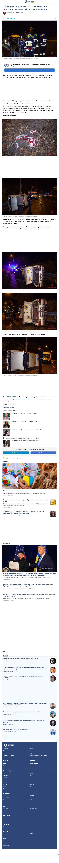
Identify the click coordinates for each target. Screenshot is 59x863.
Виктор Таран (6, 680)
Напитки (31, 817)
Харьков (31, 773)
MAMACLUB (32, 833)
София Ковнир (11, 12)
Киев (4, 773)
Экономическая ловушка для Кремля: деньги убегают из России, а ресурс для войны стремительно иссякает (25, 703)
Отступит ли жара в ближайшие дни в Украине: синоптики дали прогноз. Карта (25, 500)
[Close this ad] (58, 855)
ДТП (14, 404)
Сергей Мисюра (7, 714)
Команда (31, 748)
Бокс (30, 786)
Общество (32, 766)
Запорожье (5, 775)
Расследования (33, 763)
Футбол (5, 784)
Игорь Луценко (7, 661)
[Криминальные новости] (5, 458)
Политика (32, 760)
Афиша (4, 840)
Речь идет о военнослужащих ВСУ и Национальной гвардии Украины (19, 588)
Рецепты (5, 817)
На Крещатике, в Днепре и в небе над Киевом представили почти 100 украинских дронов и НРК (26, 598)
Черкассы (5, 777)
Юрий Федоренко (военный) (10, 707)
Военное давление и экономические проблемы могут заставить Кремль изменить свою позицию (26, 577)
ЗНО (4, 799)
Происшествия (19, 12)
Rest (4, 651)
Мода (30, 842)
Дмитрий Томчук (7, 731)
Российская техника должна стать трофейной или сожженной (21, 712)
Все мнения (6, 738)
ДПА (30, 797)
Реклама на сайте (7, 753)
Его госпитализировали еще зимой (11, 515)
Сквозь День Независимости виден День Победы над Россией (20, 658)
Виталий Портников (8, 671)
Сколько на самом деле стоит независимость (16, 729)
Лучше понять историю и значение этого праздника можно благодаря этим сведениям (24, 493)
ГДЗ (4, 795)
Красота (5, 842)
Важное (5, 461)
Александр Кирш (7, 724)
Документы (32, 753)
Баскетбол (31, 784)
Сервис (31, 810)
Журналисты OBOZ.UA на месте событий (38, 755)
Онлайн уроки (6, 797)
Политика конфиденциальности (36, 750)
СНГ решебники (6, 802)
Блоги (5, 766)
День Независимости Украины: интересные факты (19, 491)
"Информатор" (17, 101)
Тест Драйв (5, 808)
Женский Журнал (7, 845)
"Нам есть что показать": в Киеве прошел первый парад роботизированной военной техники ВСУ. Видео (29, 595)
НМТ (30, 799)
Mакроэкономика (33, 826)
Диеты (4, 820)
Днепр (10, 404)
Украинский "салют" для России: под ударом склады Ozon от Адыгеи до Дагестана (23, 676)
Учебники (31, 795)
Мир (4, 763)
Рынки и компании (7, 826)
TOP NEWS (6, 544)
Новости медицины (7, 833)
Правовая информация (8, 750)
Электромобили (33, 808)
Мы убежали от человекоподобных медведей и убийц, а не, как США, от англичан (23, 721)
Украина (5, 404)
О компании (5, 748)
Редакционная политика (8, 407)
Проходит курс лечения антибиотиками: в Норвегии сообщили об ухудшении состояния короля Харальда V (23, 512)
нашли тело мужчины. (22, 399)
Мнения (5, 655)
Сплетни (31, 840)
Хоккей (4, 786)
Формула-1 (5, 788)
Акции (4, 810)
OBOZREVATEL (11, 397)
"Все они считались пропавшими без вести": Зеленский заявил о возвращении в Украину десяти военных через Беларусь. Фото (28, 585)
